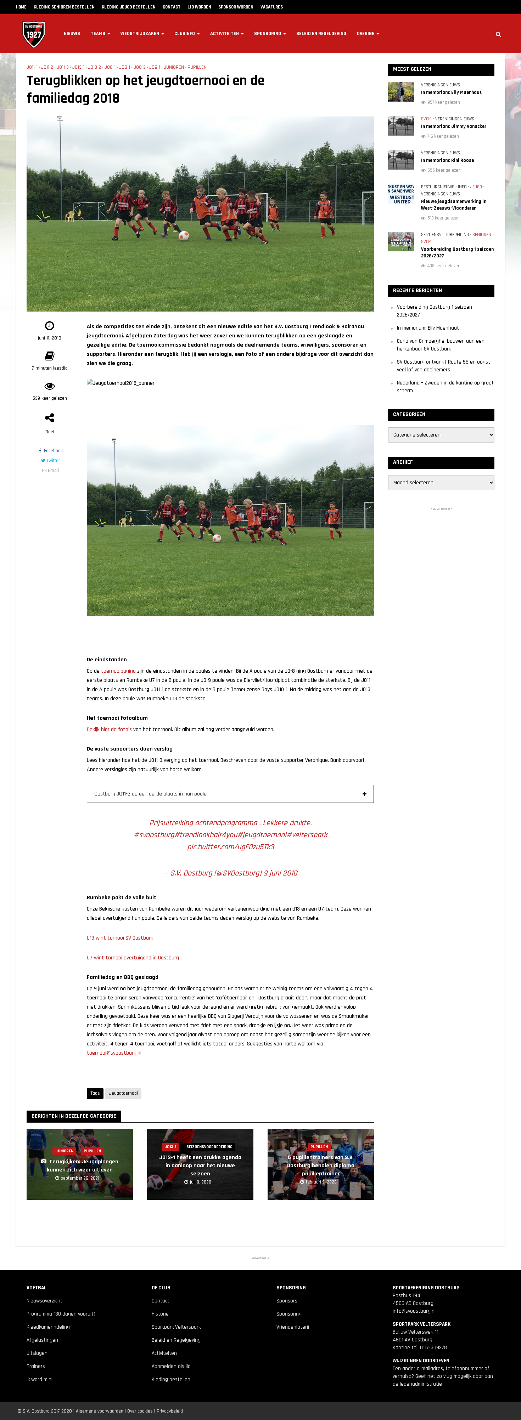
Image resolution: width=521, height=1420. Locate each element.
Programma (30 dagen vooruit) (61, 1314)
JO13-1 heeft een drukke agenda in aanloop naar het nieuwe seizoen (200, 1165)
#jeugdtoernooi (261, 835)
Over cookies (140, 1411)
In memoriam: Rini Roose (447, 160)
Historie (160, 1314)
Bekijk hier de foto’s (109, 729)
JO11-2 (47, 67)
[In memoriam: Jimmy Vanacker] (401, 125)
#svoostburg (154, 835)
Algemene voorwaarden (99, 1411)
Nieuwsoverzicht (44, 1301)
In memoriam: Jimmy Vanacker (453, 126)
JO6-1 (110, 67)
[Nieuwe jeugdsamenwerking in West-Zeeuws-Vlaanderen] (401, 193)
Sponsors (286, 1301)
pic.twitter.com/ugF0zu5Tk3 (230, 847)
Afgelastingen (42, 1340)
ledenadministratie (421, 1384)
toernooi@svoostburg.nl (114, 1053)
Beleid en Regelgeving (321, 33)
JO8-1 (124, 67)
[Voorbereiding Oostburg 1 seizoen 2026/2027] (401, 241)
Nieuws (72, 33)
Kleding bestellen (171, 1379)
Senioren (481, 235)
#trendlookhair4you (205, 835)
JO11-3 (63, 67)
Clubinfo (184, 33)
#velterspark (306, 835)
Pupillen (197, 67)
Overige (365, 33)
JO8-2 (140, 67)
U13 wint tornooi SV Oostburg (120, 938)
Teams (98, 33)
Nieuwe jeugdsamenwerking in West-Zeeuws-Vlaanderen (453, 204)
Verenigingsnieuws (440, 85)
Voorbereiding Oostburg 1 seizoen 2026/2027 (457, 252)
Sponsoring (267, 33)
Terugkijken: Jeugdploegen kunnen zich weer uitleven (82, 1166)
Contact (160, 1301)
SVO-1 (426, 119)
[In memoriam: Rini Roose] (401, 159)
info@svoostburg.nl (414, 1311)
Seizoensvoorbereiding (209, 1147)
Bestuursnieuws (437, 187)
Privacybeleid (170, 1411)
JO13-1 (78, 67)
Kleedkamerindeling (48, 1327)
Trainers (36, 1366)
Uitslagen (37, 1353)
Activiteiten (224, 33)
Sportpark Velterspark (176, 1327)
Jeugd (476, 187)
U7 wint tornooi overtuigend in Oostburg (133, 958)
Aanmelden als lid (171, 1366)
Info (462, 187)
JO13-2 (94, 67)
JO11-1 (32, 67)
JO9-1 (154, 67)
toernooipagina (118, 671)
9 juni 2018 (280, 873)
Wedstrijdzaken (140, 33)
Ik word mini (39, 1379)
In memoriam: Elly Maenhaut (451, 92)
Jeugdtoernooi (123, 1093)
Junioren (174, 67)
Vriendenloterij (292, 1327)
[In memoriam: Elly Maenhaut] (401, 91)
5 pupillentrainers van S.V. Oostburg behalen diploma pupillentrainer (320, 1165)
